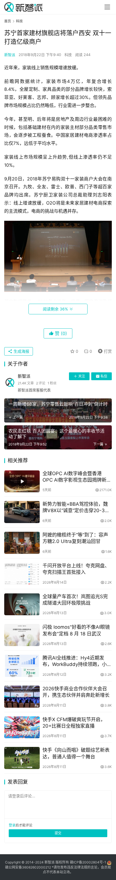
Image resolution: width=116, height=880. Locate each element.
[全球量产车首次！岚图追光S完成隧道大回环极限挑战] (22, 604)
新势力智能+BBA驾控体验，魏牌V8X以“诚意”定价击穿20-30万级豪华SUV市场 (75, 507)
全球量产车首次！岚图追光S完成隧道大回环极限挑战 (75, 600)
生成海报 (20, 351)
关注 (81, 376)
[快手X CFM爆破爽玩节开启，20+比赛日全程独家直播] (22, 727)
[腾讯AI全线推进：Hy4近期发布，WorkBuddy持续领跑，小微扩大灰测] (22, 666)
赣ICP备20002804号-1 (88, 862)
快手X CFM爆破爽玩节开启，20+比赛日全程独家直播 (74, 723)
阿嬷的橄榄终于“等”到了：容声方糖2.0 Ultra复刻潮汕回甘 (75, 538)
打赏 (103, 350)
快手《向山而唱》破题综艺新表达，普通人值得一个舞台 (76, 753)
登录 (12, 825)
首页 (7, 21)
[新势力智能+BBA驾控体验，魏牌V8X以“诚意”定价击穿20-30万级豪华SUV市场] (22, 512)
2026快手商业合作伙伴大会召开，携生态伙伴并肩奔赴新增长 (76, 692)
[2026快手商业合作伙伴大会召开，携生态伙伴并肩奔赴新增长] (22, 697)
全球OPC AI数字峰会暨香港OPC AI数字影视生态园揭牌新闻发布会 (77, 477)
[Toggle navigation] (107, 7)
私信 (104, 376)
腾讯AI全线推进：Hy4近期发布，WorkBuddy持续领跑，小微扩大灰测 (77, 661)
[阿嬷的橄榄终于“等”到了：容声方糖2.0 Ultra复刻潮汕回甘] (22, 543)
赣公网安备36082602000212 (28, 867)
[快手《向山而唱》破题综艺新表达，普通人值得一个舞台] (22, 758)
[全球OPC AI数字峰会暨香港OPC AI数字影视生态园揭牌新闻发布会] (22, 481)
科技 (68, 54)
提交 (58, 833)
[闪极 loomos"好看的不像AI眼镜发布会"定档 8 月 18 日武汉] (22, 635)
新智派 (9, 54)
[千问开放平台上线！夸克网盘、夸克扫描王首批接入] (22, 574)
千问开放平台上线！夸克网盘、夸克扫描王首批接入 (76, 569)
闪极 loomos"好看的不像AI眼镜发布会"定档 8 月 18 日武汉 (76, 630)
